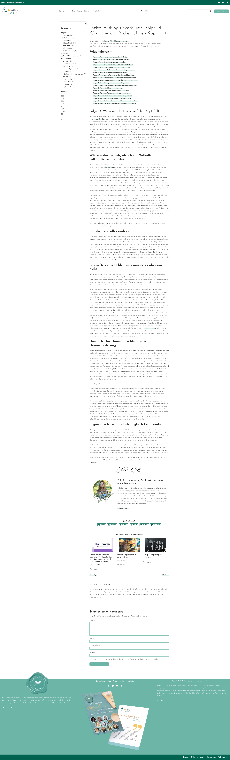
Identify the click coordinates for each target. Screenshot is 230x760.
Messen (65, 77)
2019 (62, 114)
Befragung (66, 66)
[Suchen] (210, 11)
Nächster (165, 575)
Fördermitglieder (69, 69)
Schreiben (66, 48)
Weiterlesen (94, 569)
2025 (63, 99)
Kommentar (94, 620)
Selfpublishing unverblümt (73, 74)
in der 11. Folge (149, 328)
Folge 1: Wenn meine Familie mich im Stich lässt (110, 57)
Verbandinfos (66, 58)
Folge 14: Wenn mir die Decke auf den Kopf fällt (111, 90)
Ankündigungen (68, 64)
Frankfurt (67, 82)
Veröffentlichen (68, 51)
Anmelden (144, 11)
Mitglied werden (221, 11)
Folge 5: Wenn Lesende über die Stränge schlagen (111, 67)
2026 (63, 96)
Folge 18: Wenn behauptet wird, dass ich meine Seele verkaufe (115, 101)
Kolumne (66, 71)
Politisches (65, 53)
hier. (160, 696)
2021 (62, 109)
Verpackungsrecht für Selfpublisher (126, 556)
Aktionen (66, 61)
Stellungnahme (68, 87)
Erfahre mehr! (6, 708)
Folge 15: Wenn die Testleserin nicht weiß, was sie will (112, 93)
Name (92, 638)
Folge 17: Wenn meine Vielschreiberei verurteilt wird (112, 98)
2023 (63, 104)
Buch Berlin (68, 79)
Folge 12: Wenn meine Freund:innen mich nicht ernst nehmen (115, 85)
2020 (63, 111)
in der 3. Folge (99, 119)
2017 (62, 119)
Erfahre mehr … (123, 508)
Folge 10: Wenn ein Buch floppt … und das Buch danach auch (115, 80)
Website (92, 652)
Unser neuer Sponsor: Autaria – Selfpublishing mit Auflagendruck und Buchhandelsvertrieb (101, 558)
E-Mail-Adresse (95, 645)
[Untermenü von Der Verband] (69, 11)
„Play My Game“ (110, 167)
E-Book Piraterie (68, 43)
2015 (62, 122)
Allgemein (64, 33)
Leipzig (66, 84)
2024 (63, 101)
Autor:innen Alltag (69, 40)
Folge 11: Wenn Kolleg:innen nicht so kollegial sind (111, 83)
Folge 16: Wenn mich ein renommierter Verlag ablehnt (112, 96)
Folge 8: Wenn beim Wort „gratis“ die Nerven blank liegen (114, 75)
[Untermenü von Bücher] (89, 11)
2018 (62, 117)
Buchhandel (65, 35)
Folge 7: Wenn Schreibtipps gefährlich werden (110, 72)
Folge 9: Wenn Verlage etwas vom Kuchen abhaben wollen (114, 78)
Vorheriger (93, 575)
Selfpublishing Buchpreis (70, 56)
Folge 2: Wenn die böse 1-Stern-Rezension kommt (110, 60)
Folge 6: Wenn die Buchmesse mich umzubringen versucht (114, 70)
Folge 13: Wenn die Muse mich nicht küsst (108, 88)
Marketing (66, 46)
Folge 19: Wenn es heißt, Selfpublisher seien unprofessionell (114, 103)
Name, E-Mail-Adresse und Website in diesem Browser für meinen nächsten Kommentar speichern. (126, 659)
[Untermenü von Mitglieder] (101, 11)
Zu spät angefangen (152, 555)
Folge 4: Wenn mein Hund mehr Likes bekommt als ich (113, 65)
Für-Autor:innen (66, 38)
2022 (63, 106)
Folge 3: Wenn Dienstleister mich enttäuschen (109, 62)
